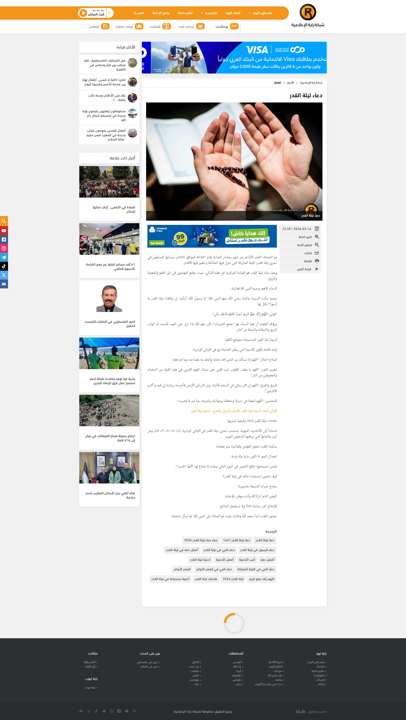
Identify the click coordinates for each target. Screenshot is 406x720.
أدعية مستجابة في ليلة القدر (170, 578)
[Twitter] (4, 275)
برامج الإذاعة (160, 12)
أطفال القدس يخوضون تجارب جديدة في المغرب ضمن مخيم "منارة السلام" (106, 134)
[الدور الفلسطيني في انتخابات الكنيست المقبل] (109, 298)
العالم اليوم (233, 12)
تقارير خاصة (185, 12)
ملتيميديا (210, 12)
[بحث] (4, 221)
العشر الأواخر (182, 568)
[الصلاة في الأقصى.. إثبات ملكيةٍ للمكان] (109, 184)
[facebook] (4, 239)
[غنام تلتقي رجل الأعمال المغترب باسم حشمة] (109, 470)
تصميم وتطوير (317, 711)
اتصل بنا (139, 12)
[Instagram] (4, 248)
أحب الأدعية (247, 559)
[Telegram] (4, 257)
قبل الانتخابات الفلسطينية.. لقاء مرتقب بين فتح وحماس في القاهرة (105, 64)
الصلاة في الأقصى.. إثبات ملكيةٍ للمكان (114, 209)
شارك (308, 252)
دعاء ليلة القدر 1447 (236, 539)
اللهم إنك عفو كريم (261, 578)
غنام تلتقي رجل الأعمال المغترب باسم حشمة (110, 495)
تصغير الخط (304, 244)
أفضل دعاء (267, 559)
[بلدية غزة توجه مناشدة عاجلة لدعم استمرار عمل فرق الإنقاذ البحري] (109, 356)
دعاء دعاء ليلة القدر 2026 (201, 539)
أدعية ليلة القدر (200, 559)
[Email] (4, 284)
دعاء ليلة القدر (265, 539)
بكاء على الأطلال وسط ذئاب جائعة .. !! (107, 97)
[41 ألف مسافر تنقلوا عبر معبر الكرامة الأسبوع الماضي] (109, 241)
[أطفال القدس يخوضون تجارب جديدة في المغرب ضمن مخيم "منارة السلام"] (132, 133)
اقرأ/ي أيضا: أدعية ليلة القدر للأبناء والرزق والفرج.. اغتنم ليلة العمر (234, 411)
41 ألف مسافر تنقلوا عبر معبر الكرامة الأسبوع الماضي (110, 266)
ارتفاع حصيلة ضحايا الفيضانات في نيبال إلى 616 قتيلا (110, 437)
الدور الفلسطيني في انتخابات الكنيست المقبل (110, 323)
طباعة (308, 260)
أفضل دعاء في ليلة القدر (182, 549)
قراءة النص (304, 268)
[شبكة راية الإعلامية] (307, 16)
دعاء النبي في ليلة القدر (219, 549)
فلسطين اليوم (262, 12)
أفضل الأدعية (225, 559)
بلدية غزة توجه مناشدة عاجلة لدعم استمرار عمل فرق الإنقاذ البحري (112, 380)
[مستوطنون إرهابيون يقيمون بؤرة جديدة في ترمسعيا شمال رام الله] (132, 113)
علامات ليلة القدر (206, 578)
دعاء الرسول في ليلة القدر (257, 549)
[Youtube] (4, 230)
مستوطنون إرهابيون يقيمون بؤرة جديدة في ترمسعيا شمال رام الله (104, 115)
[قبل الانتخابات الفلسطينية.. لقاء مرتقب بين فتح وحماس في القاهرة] (132, 63)
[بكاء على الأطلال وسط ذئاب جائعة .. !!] (132, 97)
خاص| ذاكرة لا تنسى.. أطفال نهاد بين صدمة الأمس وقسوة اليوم (104, 81)
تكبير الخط (305, 236)
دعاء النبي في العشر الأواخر (214, 568)
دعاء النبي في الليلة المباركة (255, 568)
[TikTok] (4, 266)
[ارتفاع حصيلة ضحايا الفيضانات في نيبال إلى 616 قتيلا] (109, 413)
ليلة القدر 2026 (233, 578)
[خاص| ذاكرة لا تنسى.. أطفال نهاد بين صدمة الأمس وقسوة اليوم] (132, 82)
